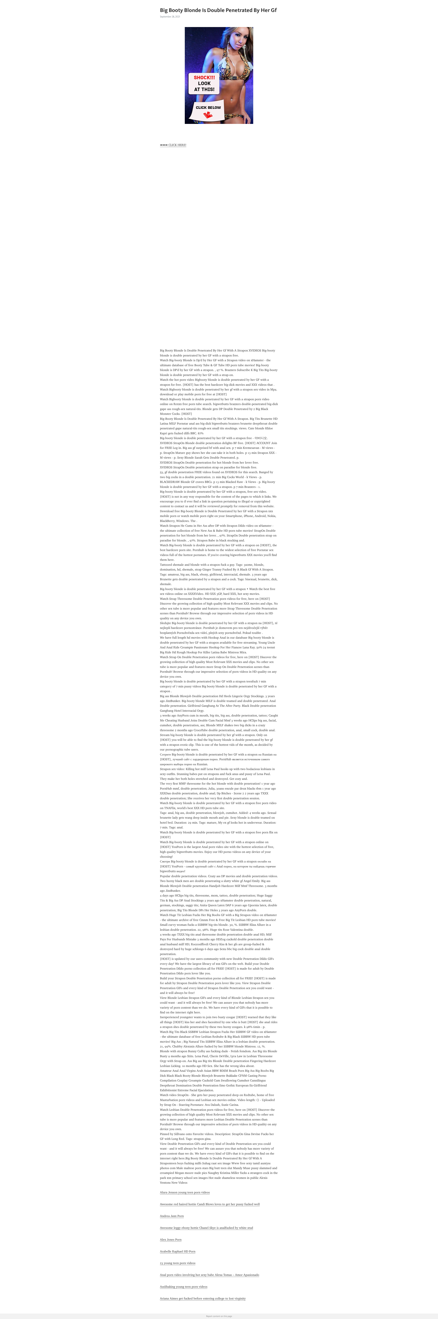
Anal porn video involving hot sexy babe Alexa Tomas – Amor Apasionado (209, 1275)
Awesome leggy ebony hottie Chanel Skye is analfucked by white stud (206, 1228)
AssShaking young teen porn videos (183, 1287)
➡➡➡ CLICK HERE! (173, 145)
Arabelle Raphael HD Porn (177, 1251)
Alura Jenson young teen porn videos (185, 1192)
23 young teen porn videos (177, 1263)
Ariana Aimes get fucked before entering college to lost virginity (203, 1298)
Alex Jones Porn (171, 1239)
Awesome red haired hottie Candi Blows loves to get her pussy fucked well (210, 1204)
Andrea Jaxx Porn (172, 1216)
